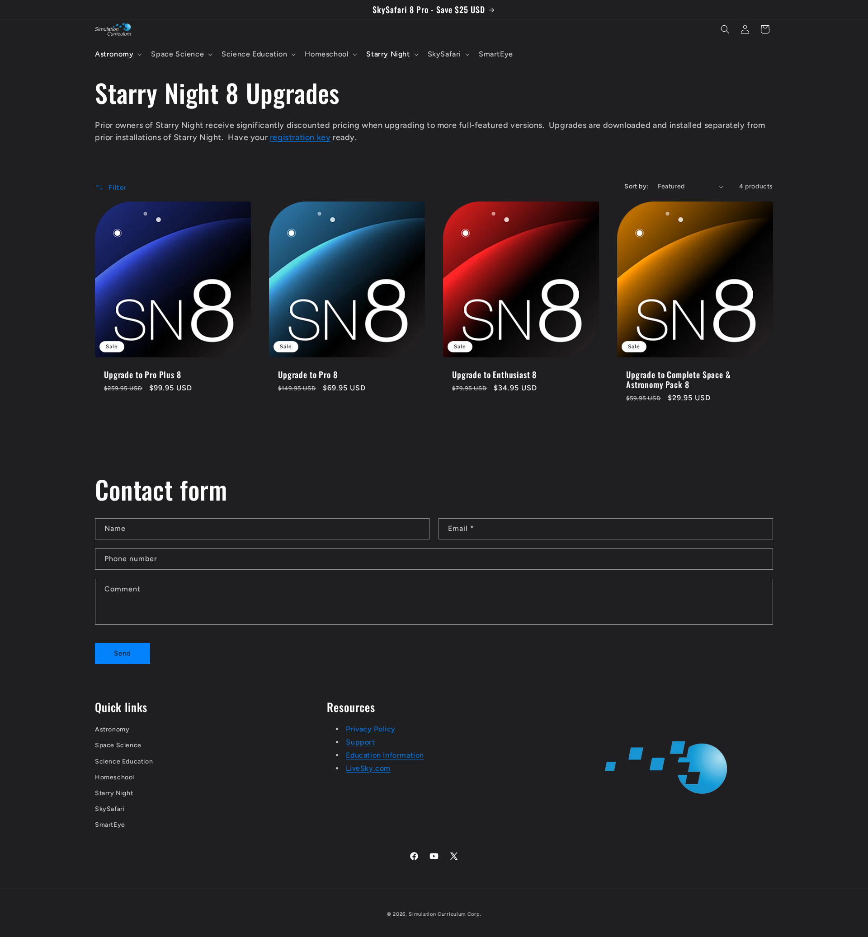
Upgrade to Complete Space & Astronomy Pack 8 (678, 379)
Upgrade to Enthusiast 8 (494, 374)
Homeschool (114, 777)
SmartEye (110, 825)
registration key (300, 137)
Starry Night (114, 793)
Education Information (385, 755)
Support (360, 742)
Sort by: (636, 186)
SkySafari (109, 809)
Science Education (124, 761)
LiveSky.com (368, 768)
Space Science (118, 745)
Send (122, 653)
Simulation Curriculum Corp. (445, 914)
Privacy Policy (370, 729)
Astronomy (112, 729)
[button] (118, 54)
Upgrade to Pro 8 (307, 374)
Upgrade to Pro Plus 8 (142, 374)
